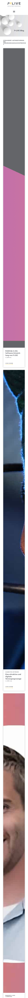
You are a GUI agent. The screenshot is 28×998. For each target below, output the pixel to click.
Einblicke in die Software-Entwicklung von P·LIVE (13, 353)
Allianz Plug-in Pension (12, 672)
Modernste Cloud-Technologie (10, 996)
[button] (14, 11)
